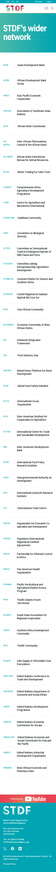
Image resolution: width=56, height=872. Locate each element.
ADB (5, 65)
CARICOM (8, 217)
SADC (6, 630)
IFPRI (6, 462)
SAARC (7, 615)
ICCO (6, 401)
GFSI (6, 386)
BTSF (6, 172)
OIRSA (7, 538)
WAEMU (7, 767)
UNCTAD (8, 676)
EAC (5, 309)
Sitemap (38, 2)
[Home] (15, 8)
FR (13, 2)
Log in (49, 2)
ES (17, 2)
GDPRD (7, 370)
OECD (6, 523)
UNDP (6, 706)
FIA (5, 355)
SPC (5, 645)
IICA (5, 416)
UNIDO (7, 752)
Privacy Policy (9, 864)
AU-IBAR (8, 156)
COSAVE (8, 294)
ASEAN (7, 111)
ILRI (5, 492)
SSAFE (7, 660)
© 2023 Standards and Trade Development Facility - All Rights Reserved (27, 857)
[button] (35, 799)
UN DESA (8, 691)
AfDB (6, 80)
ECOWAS (8, 324)
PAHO (6, 569)
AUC (5, 126)
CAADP (7, 187)
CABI (6, 202)
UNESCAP (8, 737)
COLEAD (8, 263)
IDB (5, 447)
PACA (6, 554)
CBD (5, 233)
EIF (5, 340)
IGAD (6, 477)
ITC (5, 508)
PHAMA (7, 584)
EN (8, 2)
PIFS (5, 599)
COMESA (8, 279)
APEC (6, 95)
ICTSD (6, 431)
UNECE (7, 722)
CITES (6, 248)
